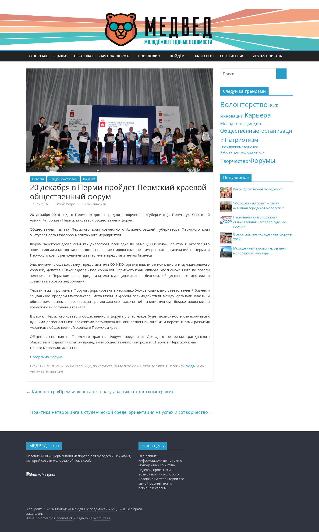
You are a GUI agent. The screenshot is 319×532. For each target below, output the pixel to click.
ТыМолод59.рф (64, 204)
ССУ (261, 152)
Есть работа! (231, 56)
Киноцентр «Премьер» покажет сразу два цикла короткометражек (100, 391)
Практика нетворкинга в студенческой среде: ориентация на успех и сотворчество (121, 412)
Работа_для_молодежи (239, 152)
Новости (38, 179)
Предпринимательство (239, 147)
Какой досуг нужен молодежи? (257, 189)
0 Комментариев (94, 204)
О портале (38, 56)
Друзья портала (267, 56)
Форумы (262, 160)
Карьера (258, 115)
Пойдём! (177, 56)
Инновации (232, 116)
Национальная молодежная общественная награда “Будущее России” (259, 222)
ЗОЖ (273, 105)
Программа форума (46, 356)
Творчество (234, 161)
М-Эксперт (204, 56)
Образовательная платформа (101, 56)
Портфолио (149, 56)
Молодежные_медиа (240, 123)
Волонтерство (244, 104)
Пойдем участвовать (64, 179)
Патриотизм (241, 139)
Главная (61, 56)
